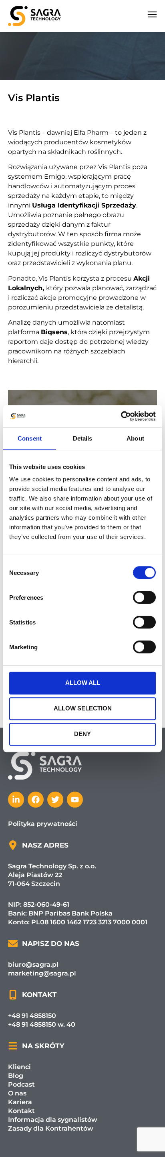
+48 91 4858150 (32, 1015)
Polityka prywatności (42, 824)
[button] (152, 16)
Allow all (82, 682)
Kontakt (21, 1111)
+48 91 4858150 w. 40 (41, 1024)
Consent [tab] (30, 438)
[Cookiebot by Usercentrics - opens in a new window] (121, 416)
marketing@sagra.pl (42, 973)
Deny (82, 733)
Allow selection (83, 708)
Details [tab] (83, 438)
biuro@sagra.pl (33, 964)
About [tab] (135, 438)
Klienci (19, 1067)
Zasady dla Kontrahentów (50, 1128)
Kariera (20, 1102)
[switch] (144, 597)
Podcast (21, 1084)
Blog (15, 1075)
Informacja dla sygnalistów (52, 1119)
